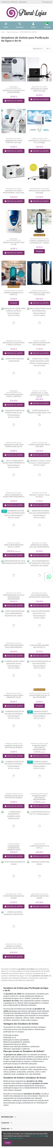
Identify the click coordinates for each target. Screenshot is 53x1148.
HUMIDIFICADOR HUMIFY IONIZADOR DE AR (14, 696)
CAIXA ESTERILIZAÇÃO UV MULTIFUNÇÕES (39, 696)
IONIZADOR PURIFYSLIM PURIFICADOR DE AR (13, 446)
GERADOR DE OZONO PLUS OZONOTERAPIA (14, 91)
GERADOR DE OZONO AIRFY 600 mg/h (39, 90)
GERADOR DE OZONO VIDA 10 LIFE (13, 243)
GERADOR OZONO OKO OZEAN (39, 897)
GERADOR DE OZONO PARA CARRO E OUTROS (14, 344)
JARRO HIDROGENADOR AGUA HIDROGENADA (13, 646)
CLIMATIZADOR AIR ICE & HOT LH (39, 847)
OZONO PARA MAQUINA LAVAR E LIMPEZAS (13, 395)
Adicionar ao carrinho (15, 101)
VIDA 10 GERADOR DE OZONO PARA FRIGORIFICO (13, 496)
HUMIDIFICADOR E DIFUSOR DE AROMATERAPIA (39, 747)
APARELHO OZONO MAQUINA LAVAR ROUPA (13, 947)
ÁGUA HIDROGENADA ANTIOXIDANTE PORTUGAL (39, 596)
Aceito (7, 1143)
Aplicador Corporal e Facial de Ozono (39, 496)
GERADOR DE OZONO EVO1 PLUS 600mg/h (39, 142)
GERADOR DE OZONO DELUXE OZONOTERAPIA (39, 546)
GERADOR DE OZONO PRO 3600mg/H (39, 192)
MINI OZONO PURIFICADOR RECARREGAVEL (39, 344)
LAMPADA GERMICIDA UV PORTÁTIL (14, 294)
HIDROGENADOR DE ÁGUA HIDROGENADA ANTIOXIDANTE (13, 597)
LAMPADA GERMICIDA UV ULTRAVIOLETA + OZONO (39, 242)
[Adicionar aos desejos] (12, 84)
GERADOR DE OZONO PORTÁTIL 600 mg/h (13, 142)
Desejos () (48, 2)
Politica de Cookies (15, 1138)
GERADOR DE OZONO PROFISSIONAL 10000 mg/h (13, 192)
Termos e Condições (37, 1136)
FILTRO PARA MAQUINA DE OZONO (13, 897)
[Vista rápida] (15, 84)
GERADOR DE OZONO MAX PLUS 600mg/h (39, 294)
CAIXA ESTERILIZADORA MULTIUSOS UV (39, 646)
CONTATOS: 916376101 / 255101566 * (14, 2)
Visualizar (39, 251)
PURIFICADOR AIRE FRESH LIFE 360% (39, 446)
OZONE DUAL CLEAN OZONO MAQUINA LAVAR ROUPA (39, 395)
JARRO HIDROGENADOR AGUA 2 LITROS (13, 546)
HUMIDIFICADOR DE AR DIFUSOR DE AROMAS (13, 746)
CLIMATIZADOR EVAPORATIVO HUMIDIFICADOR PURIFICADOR (13, 849)
